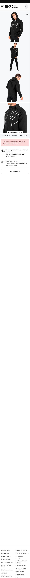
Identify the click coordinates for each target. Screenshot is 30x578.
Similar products (15, 171)
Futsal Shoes (5, 553)
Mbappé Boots (5, 559)
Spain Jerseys (20, 571)
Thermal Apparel (21, 565)
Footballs (4, 573)
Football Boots (5, 550)
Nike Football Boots (7, 570)
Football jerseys (20, 574)
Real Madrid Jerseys (22, 553)
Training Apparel (6, 135)
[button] (15, 163)
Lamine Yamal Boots (7, 562)
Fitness (15, 135)
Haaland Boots (5, 556)
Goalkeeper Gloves (21, 550)
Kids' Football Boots (7, 576)
